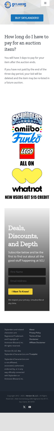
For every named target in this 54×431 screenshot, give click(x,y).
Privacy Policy (35, 332)
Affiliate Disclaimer (37, 342)
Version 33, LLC (32, 396)
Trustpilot (33, 354)
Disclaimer (33, 339)
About (31, 329)
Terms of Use (35, 336)
